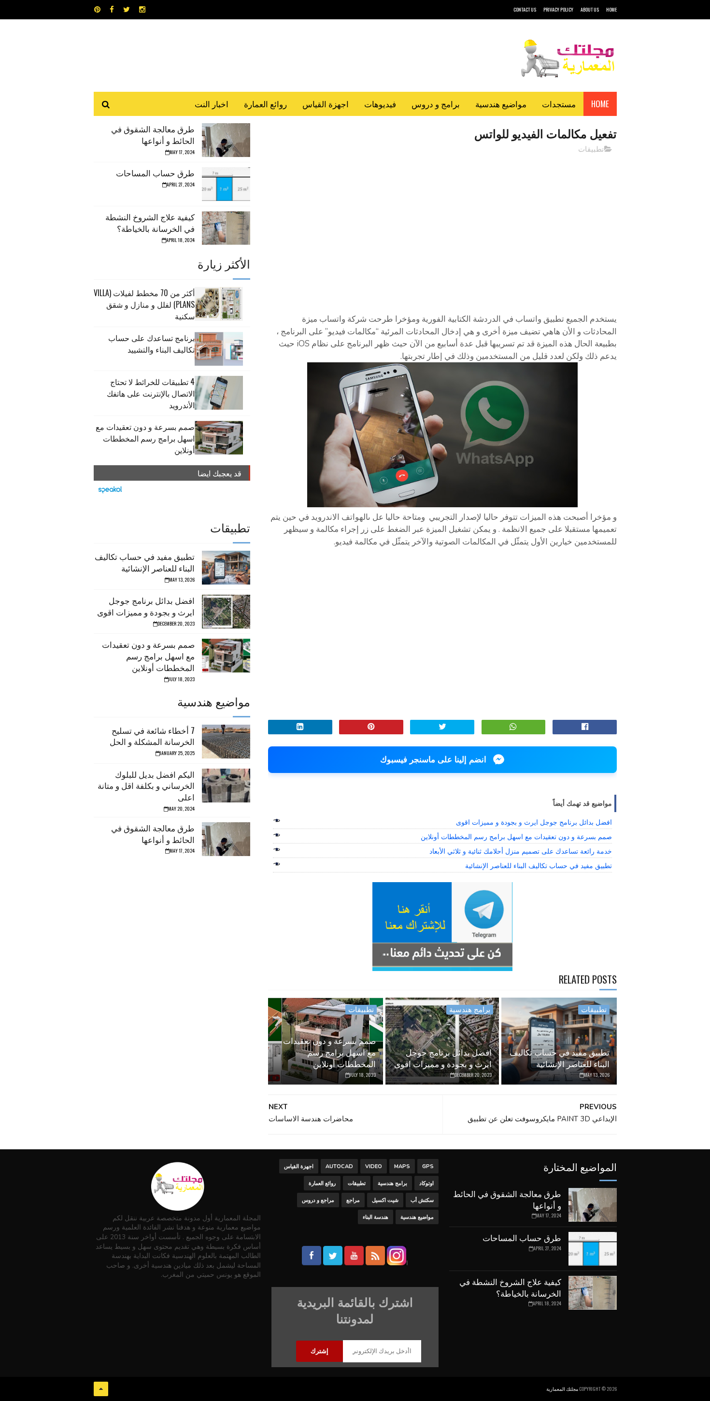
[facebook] (111, 9)
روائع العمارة (265, 104)
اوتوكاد (426, 1183)
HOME (611, 9)
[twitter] (126, 9)
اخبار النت (211, 104)
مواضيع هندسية (500, 104)
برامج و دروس (436, 104)
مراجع (353, 1200)
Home (600, 104)
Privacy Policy (558, 9)
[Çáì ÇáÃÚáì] (101, 1389)
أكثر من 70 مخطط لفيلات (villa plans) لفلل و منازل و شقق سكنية (144, 304)
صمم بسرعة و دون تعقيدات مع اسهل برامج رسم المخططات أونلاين (516, 837)
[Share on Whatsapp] (514, 727)
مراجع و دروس (318, 1200)
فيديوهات (380, 104)
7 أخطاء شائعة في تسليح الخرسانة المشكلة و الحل (152, 736)
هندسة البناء (375, 1217)
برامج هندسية (469, 1010)
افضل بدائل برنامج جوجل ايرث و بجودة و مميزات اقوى (534, 822)
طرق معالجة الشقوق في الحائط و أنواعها (153, 134)
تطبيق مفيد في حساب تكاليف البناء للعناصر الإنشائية (538, 866)
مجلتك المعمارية (562, 1388)
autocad (339, 1166)
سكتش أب (422, 1200)
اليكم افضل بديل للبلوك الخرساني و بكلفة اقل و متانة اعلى (146, 785)
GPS (428, 1166)
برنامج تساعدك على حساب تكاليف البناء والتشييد (151, 343)
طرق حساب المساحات (155, 173)
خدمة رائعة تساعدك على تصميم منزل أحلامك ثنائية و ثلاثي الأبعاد (520, 851)
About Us (590, 9)
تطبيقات (591, 149)
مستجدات (559, 104)
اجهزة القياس (325, 104)
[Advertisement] (442, 229)
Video (373, 1166)
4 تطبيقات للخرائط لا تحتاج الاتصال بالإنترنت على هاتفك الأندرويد (151, 393)
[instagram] (142, 9)
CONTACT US (524, 9)
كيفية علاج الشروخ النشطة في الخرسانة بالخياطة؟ (150, 222)
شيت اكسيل (385, 1200)
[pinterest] (97, 9)
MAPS (402, 1166)
